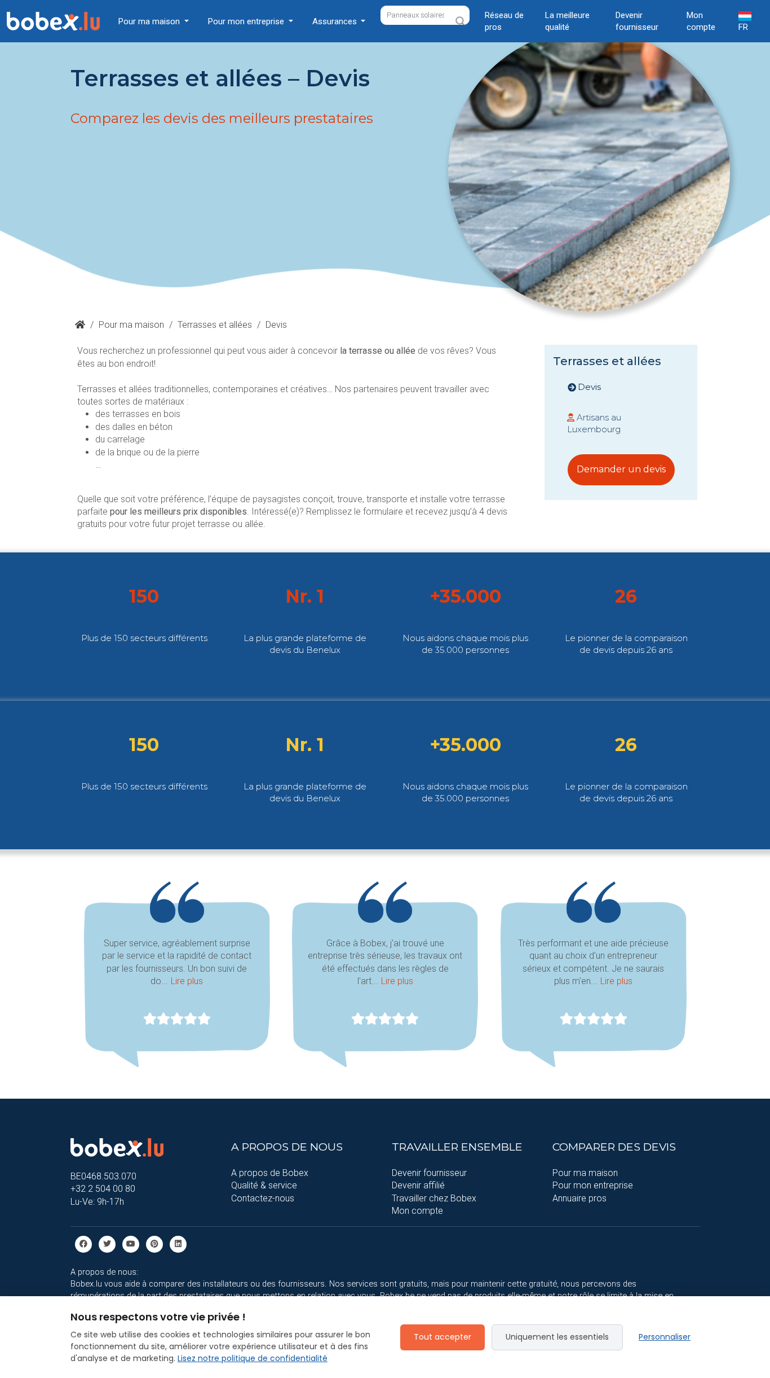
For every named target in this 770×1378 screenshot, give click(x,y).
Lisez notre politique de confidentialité (253, 1358)
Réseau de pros (504, 21)
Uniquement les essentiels (557, 1336)
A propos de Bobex (269, 1173)
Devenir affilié (418, 1185)
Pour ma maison (131, 324)
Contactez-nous (262, 1198)
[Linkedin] (178, 1244)
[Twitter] (107, 1244)
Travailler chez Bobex (434, 1198)
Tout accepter (442, 1336)
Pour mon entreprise (592, 1185)
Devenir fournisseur (637, 21)
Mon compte (701, 21)
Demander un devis (621, 469)
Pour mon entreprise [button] (247, 21)
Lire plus (187, 981)
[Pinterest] (154, 1244)
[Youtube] (130, 1244)
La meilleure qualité (567, 21)
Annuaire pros (579, 1198)
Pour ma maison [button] (150, 21)
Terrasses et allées (215, 324)
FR (743, 27)
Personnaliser (665, 1336)
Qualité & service (264, 1185)
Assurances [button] (335, 21)
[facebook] (83, 1244)
